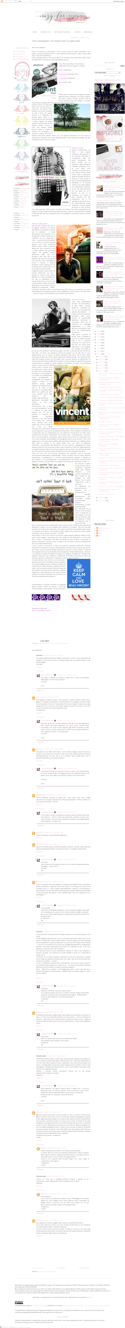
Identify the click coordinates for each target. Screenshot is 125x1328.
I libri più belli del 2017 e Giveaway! (108, 200)
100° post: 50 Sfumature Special (109, 387)
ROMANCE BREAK (21, 59)
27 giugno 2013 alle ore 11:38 (66, 1034)
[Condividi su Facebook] (46, 641)
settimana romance (62, 32)
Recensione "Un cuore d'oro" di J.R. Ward (111, 458)
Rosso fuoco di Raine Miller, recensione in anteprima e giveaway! (113, 303)
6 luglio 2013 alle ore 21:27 (52, 1112)
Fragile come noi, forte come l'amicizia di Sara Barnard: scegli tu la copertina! (114, 187)
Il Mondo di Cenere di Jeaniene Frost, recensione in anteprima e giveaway (114, 288)
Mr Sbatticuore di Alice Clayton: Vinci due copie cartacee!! (114, 229)
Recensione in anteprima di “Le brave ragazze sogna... (110, 433)
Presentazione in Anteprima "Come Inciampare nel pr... (109, 383)
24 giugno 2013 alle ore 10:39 (49, 697)
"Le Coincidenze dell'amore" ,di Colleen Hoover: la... (110, 478)
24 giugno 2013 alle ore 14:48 (53, 832)
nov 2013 (101, 359)
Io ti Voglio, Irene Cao (105, 421)
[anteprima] (109, 142)
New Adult (64, 643)
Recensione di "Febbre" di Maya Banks (110, 397)
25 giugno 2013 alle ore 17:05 (53, 931)
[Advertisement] (61, 624)
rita (37, 697)
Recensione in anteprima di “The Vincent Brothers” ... (111, 461)
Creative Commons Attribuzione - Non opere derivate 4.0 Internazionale (86, 1305)
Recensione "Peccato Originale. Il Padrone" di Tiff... (109, 379)
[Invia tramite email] (41, 641)
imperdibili (88, 32)
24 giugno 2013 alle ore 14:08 (66, 675)
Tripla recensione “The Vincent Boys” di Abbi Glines (111, 469)
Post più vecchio (84, 1268)
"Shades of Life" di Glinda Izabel (108, 465)
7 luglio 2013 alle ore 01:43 (55, 1176)
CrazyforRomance (47, 675)
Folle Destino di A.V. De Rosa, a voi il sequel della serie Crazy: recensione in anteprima (114, 317)
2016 (99, 345)
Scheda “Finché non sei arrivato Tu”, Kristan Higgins (109, 454)
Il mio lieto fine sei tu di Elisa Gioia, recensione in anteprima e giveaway (114, 259)
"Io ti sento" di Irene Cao (106, 494)
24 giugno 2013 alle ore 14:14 (66, 768)
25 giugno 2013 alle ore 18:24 (66, 905)
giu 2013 (101, 498)
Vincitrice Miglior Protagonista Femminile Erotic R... (111, 413)
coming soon (45, 32)
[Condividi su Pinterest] (48, 641)
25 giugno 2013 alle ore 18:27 (66, 986)
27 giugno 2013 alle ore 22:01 (66, 1086)
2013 (99, 354)
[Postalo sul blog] (43, 641)
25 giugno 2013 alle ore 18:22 (66, 859)
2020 (99, 334)
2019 (99, 337)
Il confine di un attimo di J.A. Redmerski (110, 487)
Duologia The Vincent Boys (52, 643)
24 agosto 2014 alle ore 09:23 (53, 1220)
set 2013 (101, 365)
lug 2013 (101, 371)
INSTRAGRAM (20, 51)
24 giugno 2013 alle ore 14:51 (66, 812)
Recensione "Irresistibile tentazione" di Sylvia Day (110, 483)
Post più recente (37, 1268)
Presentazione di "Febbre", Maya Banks (111, 436)
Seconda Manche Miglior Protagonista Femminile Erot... (110, 473)
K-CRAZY (77, 32)
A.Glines (40, 643)
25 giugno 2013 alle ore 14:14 (53, 882)
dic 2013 (101, 356)
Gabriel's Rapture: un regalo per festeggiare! (108, 445)
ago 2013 (101, 368)
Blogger (89, 1297)
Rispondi (39, 667)
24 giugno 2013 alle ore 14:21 (56, 795)
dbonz (100, 533)
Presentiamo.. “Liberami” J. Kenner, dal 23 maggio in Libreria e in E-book (112, 273)
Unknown (39, 749)
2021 (99, 331)
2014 (99, 351)
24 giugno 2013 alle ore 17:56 (53, 844)
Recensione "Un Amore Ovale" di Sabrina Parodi (109, 418)
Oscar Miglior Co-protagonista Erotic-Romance (110, 391)
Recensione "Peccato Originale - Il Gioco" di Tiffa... (109, 425)
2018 (99, 340)
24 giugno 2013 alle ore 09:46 (53, 655)
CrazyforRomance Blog (38, 1305)
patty (100, 536)
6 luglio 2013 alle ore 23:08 (57, 1148)
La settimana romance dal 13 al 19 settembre (114, 243)
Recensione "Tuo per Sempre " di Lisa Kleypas (110, 404)
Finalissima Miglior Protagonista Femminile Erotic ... (108, 440)
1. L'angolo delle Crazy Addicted (108, 394)
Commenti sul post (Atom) (46, 1271)
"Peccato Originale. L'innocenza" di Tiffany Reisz (109, 490)
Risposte (41, 671)
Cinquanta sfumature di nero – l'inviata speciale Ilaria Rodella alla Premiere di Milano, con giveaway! (114, 214)
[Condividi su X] (45, 641)
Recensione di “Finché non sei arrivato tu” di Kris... (110, 374)
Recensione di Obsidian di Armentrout (110, 400)
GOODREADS (20, 54)
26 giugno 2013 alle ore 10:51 (53, 1012)
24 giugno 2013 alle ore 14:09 (53, 749)
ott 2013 (101, 362)
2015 (99, 348)
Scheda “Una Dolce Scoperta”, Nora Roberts (110, 449)
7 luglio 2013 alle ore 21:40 (57, 1194)
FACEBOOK (19, 56)
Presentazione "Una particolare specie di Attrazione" (111, 408)
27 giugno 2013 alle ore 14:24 (56, 1056)
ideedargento (41, 795)
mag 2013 (102, 500)
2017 (99, 343)
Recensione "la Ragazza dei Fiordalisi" (110, 429)
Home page (61, 1268)
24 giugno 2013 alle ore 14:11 (66, 721)
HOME (34, 32)
